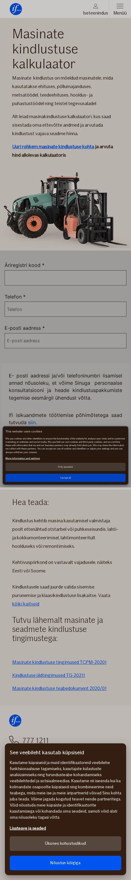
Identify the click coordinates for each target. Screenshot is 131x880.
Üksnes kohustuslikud (65, 843)
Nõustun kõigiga (65, 862)
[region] (65, 809)
